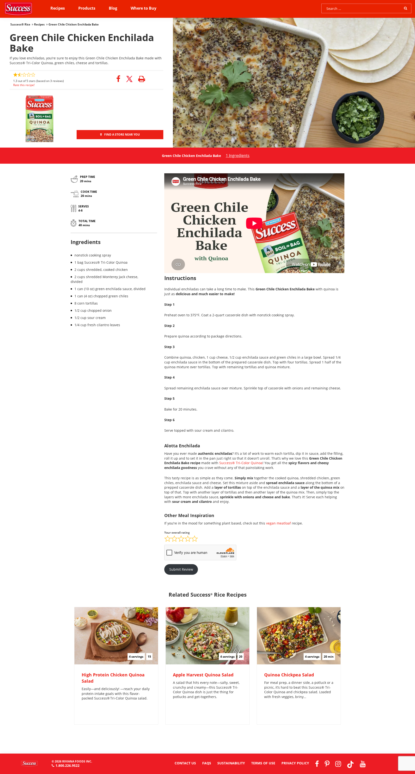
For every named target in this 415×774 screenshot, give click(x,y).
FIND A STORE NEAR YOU (122, 134)
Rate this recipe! (24, 85)
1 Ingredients (238, 155)
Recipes (57, 8)
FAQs (206, 763)
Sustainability (231, 763)
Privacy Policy (295, 763)
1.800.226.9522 (67, 765)
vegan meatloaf (278, 523)
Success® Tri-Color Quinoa (240, 463)
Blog (113, 8)
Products (86, 8)
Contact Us (185, 763)
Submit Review (181, 569)
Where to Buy (143, 8)
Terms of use (263, 763)
